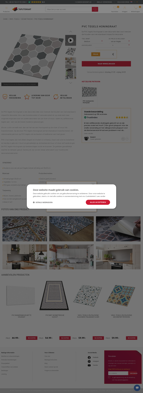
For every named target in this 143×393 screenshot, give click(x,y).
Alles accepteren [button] (98, 202)
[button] (43, 202)
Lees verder (100, 196)
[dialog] (71, 196)
